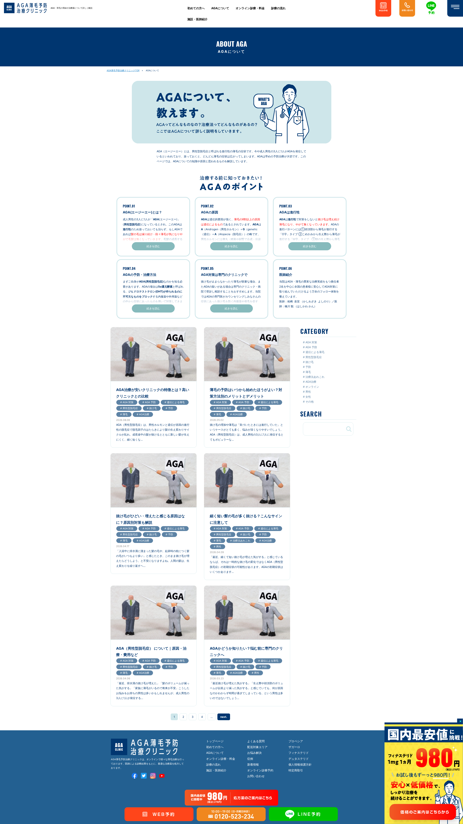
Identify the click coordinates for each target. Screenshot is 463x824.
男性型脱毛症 (313, 357)
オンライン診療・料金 (250, 8)
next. (223, 717)
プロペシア (295, 741)
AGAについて (220, 8)
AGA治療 (310, 381)
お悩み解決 (254, 753)
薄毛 (308, 372)
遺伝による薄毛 (314, 352)
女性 (308, 396)
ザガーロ (294, 747)
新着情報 (253, 764)
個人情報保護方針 (300, 764)
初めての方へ (196, 8)
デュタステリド (298, 759)
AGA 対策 (311, 342)
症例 (250, 759)
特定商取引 (295, 770)
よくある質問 (256, 741)
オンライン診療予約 (260, 770)
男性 (308, 391)
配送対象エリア (257, 747)
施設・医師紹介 (197, 19)
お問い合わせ (256, 776)
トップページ (215, 741)
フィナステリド (298, 753)
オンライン (312, 386)
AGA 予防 (311, 347)
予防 (308, 367)
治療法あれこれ (314, 377)
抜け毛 (309, 362)
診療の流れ (278, 8)
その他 (309, 401)
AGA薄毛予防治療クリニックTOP (123, 70)
